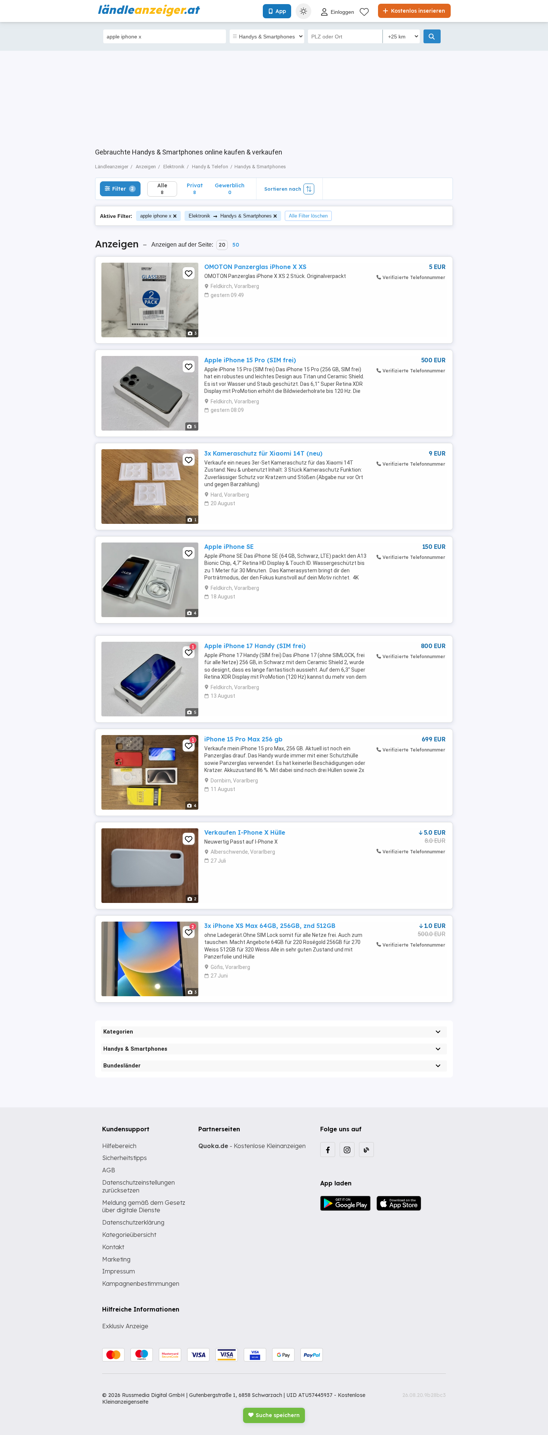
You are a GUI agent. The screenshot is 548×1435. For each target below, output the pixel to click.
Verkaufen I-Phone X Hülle (244, 832)
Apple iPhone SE (229, 546)
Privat (195, 188)
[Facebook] (328, 1149)
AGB (108, 1170)
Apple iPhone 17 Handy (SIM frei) (255, 646)
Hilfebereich (119, 1146)
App (280, 11)
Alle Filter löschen (308, 216)
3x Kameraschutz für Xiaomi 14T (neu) (263, 453)
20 (222, 244)
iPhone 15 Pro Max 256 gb (243, 739)
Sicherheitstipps (124, 1158)
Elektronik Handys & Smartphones (230, 216)
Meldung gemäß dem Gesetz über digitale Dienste (143, 1206)
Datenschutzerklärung (133, 1222)
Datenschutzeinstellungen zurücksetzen (138, 1186)
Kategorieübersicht (129, 1234)
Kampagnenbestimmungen (140, 1283)
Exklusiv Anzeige (125, 1326)
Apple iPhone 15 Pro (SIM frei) (250, 360)
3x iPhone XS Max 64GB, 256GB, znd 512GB (270, 925)
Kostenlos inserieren (417, 10)
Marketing (116, 1259)
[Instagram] (347, 1149)
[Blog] (366, 1149)
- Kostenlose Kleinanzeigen (252, 1146)
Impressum (118, 1271)
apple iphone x (155, 216)
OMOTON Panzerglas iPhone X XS (255, 267)
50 (235, 244)
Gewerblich (230, 188)
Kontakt (113, 1247)
